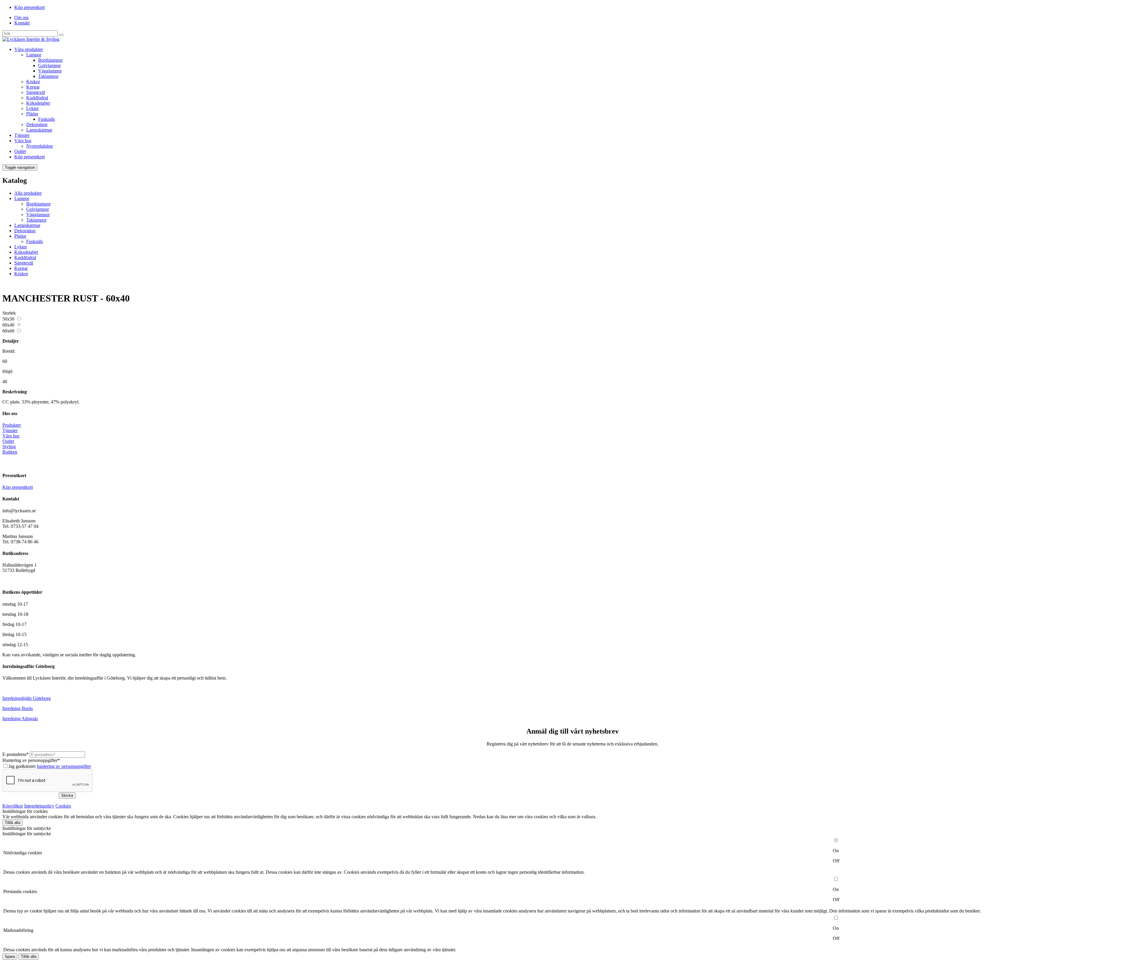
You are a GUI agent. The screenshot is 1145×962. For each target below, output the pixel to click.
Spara (10, 956)
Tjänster (22, 135)
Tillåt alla (12, 822)
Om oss (21, 17)
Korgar (33, 86)
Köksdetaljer (38, 103)
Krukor (33, 81)
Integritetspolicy (39, 805)
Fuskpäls (46, 119)
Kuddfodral (37, 97)
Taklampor (48, 76)
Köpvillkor (12, 805)
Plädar (32, 113)
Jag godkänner (49, 766)
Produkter (11, 425)
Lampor (33, 54)
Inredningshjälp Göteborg (26, 698)
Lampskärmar (39, 129)
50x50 (8, 318)
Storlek (9, 312)
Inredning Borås (17, 708)
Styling (9, 446)
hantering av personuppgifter (64, 766)
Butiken (9, 451)
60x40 (8, 324)
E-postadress (15, 754)
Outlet (20, 151)
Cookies (63, 805)
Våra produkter (28, 49)
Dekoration (36, 124)
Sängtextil (35, 92)
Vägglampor (50, 70)
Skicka (67, 795)
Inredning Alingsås (20, 718)
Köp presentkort (29, 7)
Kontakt (22, 22)
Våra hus (22, 140)
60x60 (8, 330)
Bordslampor (50, 60)
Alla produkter (28, 193)
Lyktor (32, 108)
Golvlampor (49, 65)
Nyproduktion (39, 146)
